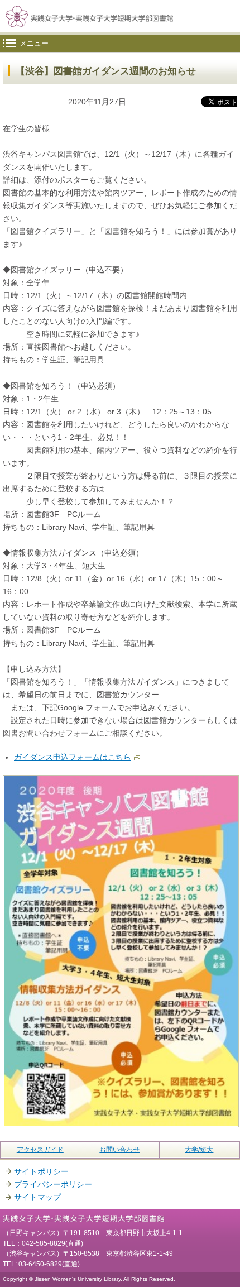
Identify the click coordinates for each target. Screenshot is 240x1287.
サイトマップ (37, 1197)
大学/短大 (199, 1149)
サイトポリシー (41, 1171)
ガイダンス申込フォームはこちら (72, 757)
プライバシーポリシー (53, 1184)
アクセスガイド (40, 1149)
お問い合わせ (119, 1149)
